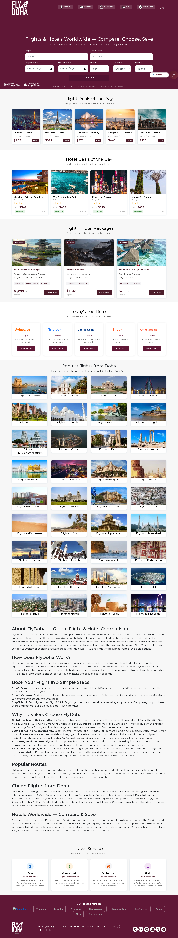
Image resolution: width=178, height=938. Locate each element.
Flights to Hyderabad (109, 533)
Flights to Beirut (109, 449)
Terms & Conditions (68, 926)
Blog (115, 926)
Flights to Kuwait (69, 449)
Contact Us (102, 926)
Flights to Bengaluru (108, 479)
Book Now (52, 292)
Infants (138, 62)
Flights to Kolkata (69, 506)
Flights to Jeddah (69, 560)
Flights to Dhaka (148, 506)
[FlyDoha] (20, 7)
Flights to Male (148, 587)
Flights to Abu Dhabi (69, 422)
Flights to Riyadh (109, 614)
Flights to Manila (29, 614)
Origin (28, 50)
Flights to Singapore (148, 614)
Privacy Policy (46, 926)
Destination (96, 50)
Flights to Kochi (69, 395)
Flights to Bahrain (148, 395)
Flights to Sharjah (108, 422)
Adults (93, 62)
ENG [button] (162, 8)
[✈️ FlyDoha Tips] (174, 75)
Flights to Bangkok (69, 479)
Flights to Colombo (108, 506)
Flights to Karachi (108, 560)
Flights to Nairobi (69, 614)
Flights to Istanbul (30, 560)
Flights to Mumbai (29, 395)
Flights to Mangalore (148, 422)
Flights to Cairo (148, 479)
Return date (64, 62)
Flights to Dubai (29, 422)
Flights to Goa (69, 533)
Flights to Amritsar (29, 479)
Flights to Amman (149, 449)
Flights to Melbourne (109, 587)
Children (117, 62)
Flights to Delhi (109, 395)
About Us (87, 926)
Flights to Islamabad (148, 533)
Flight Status (46, 930)
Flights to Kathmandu (148, 560)
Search (89, 78)
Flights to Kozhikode (29, 506)
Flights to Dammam (29, 533)
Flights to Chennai (69, 587)
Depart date (31, 62)
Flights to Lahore (29, 587)
